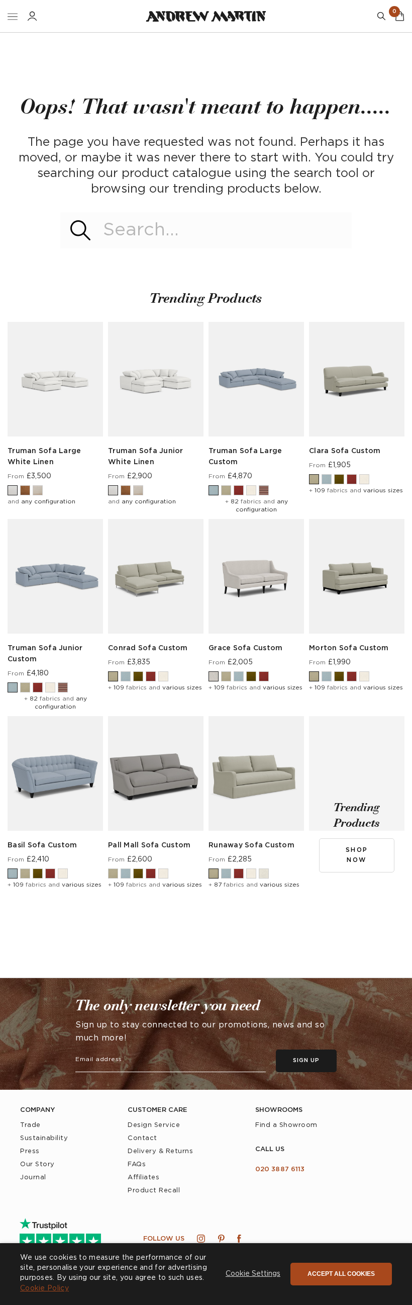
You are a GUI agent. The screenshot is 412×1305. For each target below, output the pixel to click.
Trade (30, 1125)
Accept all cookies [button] (341, 1273)
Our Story (37, 1164)
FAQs (137, 1164)
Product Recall (154, 1190)
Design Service (154, 1125)
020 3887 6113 (279, 1169)
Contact (142, 1138)
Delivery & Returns (160, 1151)
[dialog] (206, 1274)
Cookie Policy (44, 1288)
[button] (253, 1274)
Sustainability (44, 1138)
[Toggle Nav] (13, 16)
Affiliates (143, 1177)
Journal (33, 1177)
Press (30, 1151)
